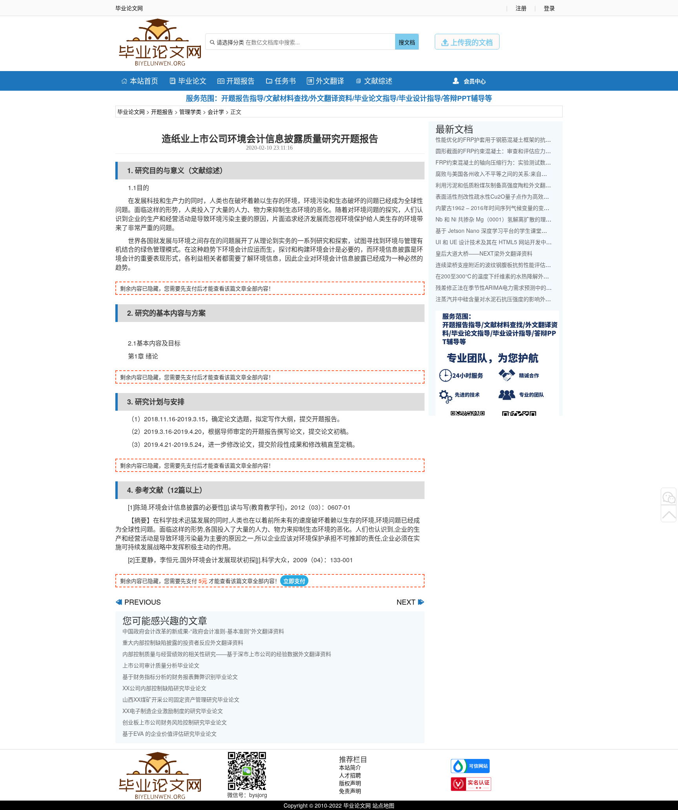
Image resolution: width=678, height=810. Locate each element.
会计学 (216, 111)
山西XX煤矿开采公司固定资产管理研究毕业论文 (180, 699)
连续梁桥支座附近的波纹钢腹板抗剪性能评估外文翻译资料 (507, 265)
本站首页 (139, 80)
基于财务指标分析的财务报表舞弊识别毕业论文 (180, 676)
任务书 (281, 80)
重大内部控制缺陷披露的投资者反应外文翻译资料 (182, 642)
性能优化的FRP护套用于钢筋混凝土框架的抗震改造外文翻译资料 (515, 139)
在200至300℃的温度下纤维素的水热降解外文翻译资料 (503, 276)
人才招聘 (350, 775)
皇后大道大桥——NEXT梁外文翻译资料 (484, 253)
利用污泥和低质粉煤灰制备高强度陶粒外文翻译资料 (499, 185)
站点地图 (383, 805)
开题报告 (236, 80)
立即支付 (294, 581)
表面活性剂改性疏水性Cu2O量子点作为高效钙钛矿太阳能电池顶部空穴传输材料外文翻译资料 (550, 196)
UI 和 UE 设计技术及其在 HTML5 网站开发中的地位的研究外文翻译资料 (524, 242)
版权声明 (350, 783)
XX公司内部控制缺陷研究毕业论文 (164, 688)
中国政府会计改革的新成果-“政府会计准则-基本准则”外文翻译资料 (203, 631)
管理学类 (190, 111)
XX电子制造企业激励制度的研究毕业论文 (172, 711)
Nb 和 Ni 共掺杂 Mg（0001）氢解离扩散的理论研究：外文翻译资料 (518, 219)
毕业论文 (187, 80)
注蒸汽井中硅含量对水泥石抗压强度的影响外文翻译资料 (504, 299)
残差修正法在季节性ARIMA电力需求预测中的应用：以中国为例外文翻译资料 (529, 287)
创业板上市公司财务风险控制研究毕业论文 (174, 722)
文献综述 (373, 80)
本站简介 (350, 767)
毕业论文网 (131, 111)
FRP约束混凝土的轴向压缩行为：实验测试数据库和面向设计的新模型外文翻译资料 (537, 162)
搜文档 (407, 42)
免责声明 (350, 791)
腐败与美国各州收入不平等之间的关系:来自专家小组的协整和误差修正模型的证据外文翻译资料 (552, 173)
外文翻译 (325, 80)
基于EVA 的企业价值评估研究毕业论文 (169, 733)
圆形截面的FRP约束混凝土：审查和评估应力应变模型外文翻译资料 (518, 151)
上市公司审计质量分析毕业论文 (160, 665)
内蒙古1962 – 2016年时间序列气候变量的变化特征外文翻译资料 (514, 208)
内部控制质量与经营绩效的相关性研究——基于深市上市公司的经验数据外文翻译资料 (226, 654)
